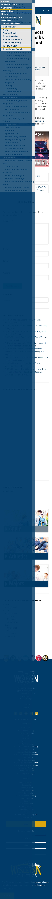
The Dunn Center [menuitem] (9, 5)
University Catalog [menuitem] (12, 43)
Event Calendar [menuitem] (10, 36)
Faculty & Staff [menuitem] (10, 46)
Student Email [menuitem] (9, 33)
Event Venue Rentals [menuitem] (13, 49)
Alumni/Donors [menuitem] (8, 8)
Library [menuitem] (4, 14)
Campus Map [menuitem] (9, 27)
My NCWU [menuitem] (6, 20)
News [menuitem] (5, 30)
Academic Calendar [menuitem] (12, 39)
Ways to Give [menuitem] (7, 11)
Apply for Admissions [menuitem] (11, 17)
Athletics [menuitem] (5, 1)
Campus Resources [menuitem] (10, 24)
